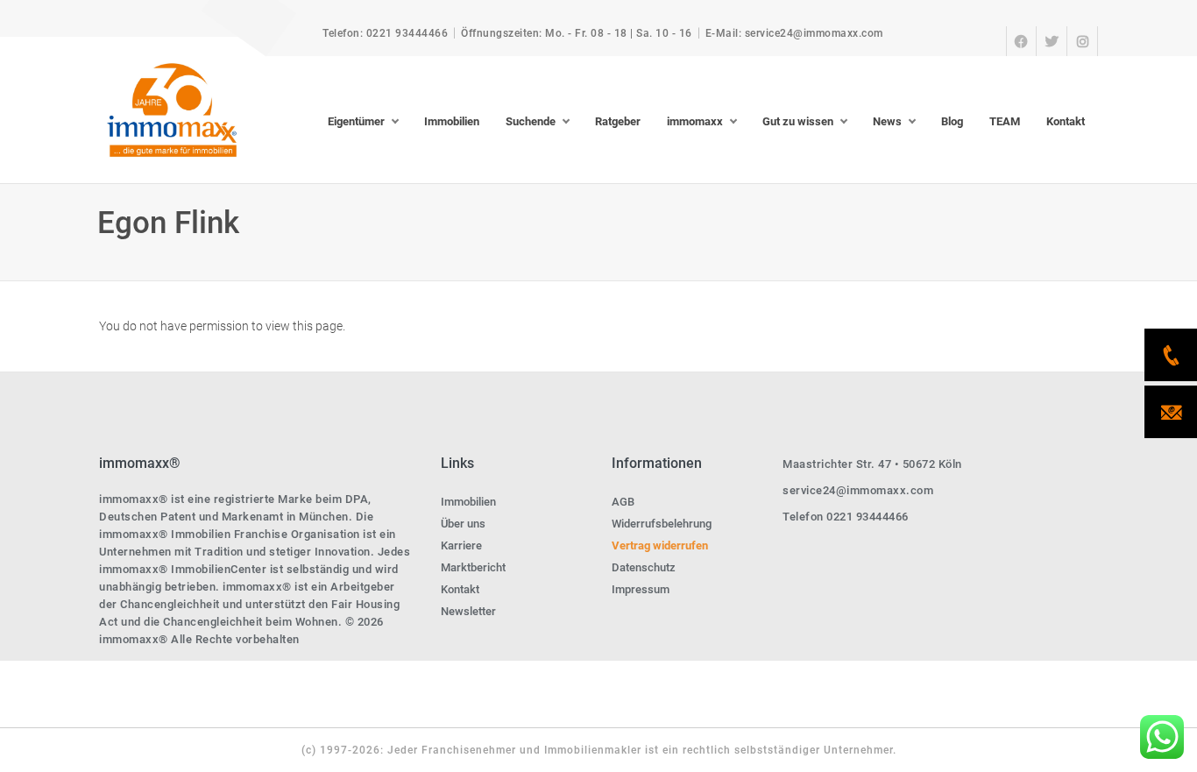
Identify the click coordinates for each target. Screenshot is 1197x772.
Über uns (463, 523)
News (887, 121)
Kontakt (1065, 121)
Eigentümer (356, 121)
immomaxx (695, 121)
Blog (952, 121)
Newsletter (468, 611)
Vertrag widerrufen (660, 545)
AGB (623, 501)
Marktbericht (473, 567)
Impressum (640, 589)
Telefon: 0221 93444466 (385, 33)
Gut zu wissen (797, 121)
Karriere (461, 545)
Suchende (531, 121)
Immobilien (451, 121)
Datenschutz (644, 567)
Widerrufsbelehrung (662, 523)
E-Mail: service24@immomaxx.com (794, 33)
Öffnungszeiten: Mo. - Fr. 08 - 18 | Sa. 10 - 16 (576, 33)
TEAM (1004, 121)
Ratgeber (618, 121)
